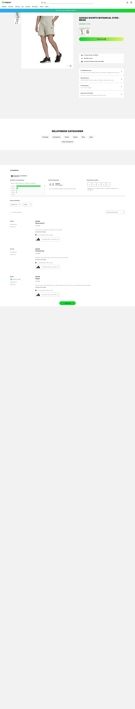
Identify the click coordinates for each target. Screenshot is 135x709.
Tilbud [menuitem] (41, 6)
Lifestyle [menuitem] (27, 6)
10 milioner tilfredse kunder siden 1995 (94, 61)
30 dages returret (88, 58)
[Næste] (70, 66)
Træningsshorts (56, 137)
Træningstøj (45, 137)
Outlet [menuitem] (46, 6)
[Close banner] (133, 11)
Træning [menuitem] (17, 6)
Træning (67, 137)
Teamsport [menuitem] (35, 6)
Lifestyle (75, 137)
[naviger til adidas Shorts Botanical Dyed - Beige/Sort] (88, 32)
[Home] (6, 2)
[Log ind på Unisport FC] (127, 2)
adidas (91, 137)
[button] (17, 21)
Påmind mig (100, 39)
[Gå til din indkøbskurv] (131, 2)
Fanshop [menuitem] (10, 6)
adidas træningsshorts (67, 141)
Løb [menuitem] (22, 6)
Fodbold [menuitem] (4, 6)
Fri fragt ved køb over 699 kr (91, 55)
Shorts (83, 137)
